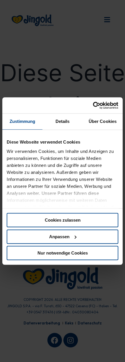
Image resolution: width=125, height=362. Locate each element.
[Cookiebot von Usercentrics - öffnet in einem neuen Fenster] (92, 105)
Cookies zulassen (63, 220)
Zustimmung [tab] (22, 121)
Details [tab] (63, 121)
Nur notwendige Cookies (63, 252)
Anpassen (59, 236)
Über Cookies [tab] (103, 121)
